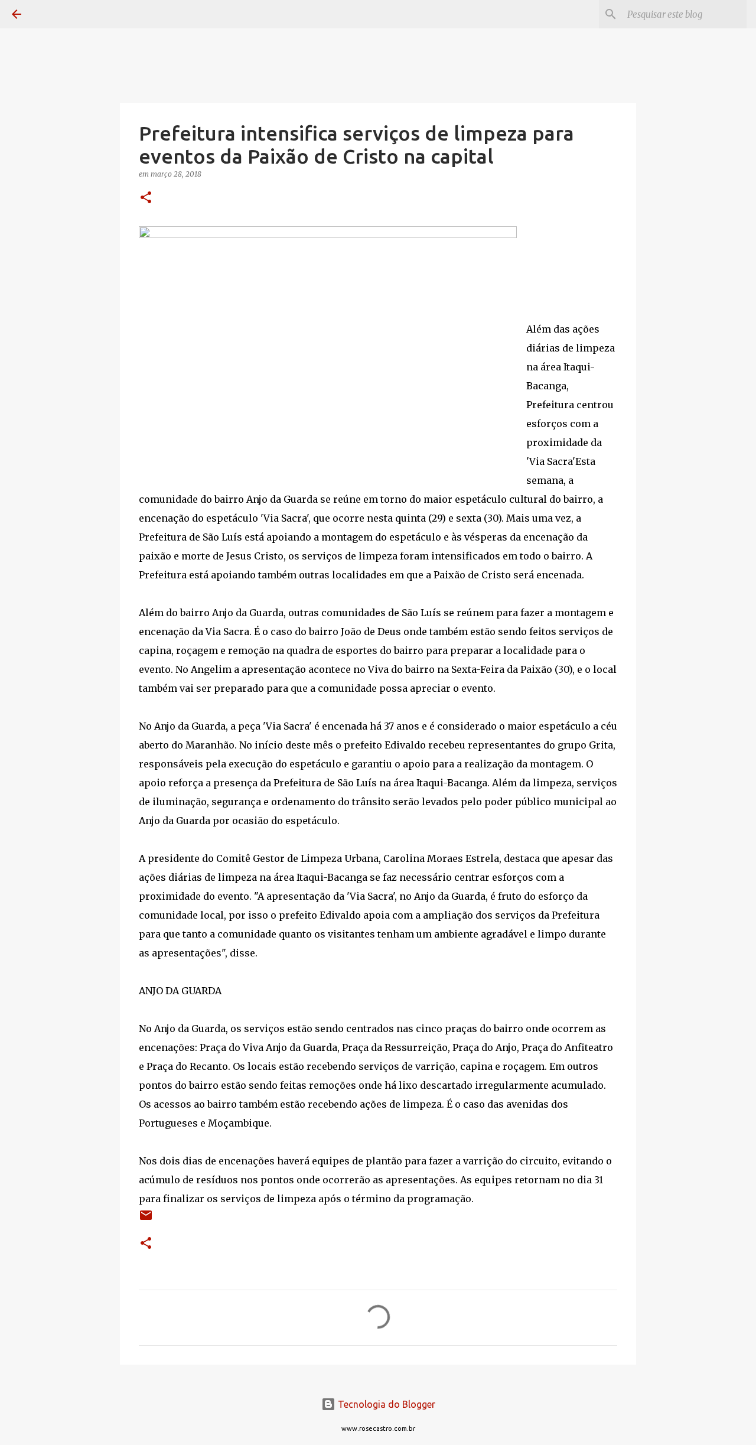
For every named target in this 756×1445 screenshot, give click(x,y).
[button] (146, 198)
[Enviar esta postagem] (146, 1219)
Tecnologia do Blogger (385, 1404)
